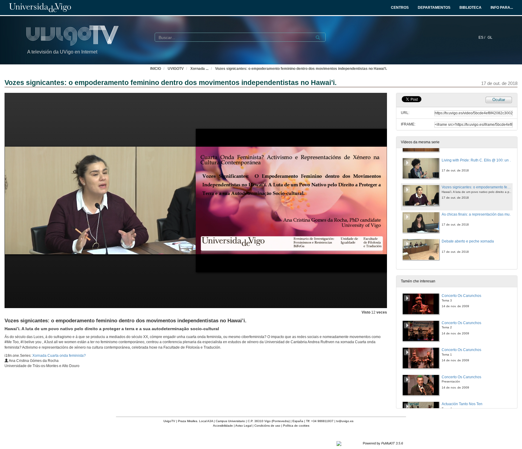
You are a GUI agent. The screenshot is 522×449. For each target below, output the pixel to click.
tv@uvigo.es (344, 421)
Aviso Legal (243, 425)
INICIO (155, 69)
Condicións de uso (267, 425)
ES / (482, 37)
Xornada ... (199, 69)
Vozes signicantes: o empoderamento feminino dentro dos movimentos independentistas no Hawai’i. (301, 69)
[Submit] (318, 37)
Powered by (383, 443)
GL (490, 37)
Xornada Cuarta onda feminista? (59, 355)
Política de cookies (296, 425)
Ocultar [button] (498, 99)
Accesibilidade (223, 425)
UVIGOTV (176, 69)
